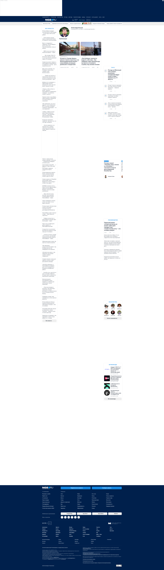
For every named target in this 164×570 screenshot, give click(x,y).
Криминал (79, 496)
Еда (61, 504)
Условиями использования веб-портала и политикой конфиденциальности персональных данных (101, 554)
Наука (78, 504)
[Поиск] (114, 20)
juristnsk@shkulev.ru (71, 558)
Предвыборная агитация (47, 506)
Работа (93, 502)
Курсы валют (95, 17)
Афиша (83, 17)
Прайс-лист (44, 496)
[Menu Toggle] (43, 20)
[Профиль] (120, 20)
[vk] (65, 517)
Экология (108, 500)
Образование (80, 508)
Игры (100, 17)
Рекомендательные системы (88, 561)
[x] (75, 517)
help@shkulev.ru (50, 559)
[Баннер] (86, 24)
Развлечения (95, 504)
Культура (79, 498)
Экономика (108, 502)
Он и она (94, 493)
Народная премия (110, 506)
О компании (45, 498)
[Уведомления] (117, 20)
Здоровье (63, 508)
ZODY (103, 17)
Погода (66, 17)
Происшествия (95, 500)
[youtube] (78, 517)
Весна (62, 498)
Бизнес (62, 496)
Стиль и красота (110, 496)
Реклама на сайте (46, 493)
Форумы (70, 17)
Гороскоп (88, 17)
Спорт (107, 493)
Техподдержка (45, 504)
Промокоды (53, 17)
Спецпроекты (109, 504)
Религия (94, 506)
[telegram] (62, 517)
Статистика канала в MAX (48, 508)
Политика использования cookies (89, 559)
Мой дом (79, 502)
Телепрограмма (77, 17)
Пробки (82, 20)
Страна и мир (109, 498)
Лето (78, 500)
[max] (72, 517)
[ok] (68, 517)
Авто (62, 493)
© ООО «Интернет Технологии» (48, 565)
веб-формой (63, 559)
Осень (93, 496)
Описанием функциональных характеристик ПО (91, 553)
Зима (78, 493)
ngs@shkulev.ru (56, 557)
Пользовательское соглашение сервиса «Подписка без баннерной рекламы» (97, 562)
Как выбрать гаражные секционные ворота (47, 169)
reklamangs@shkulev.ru (87, 548)
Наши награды (45, 500)
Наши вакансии (45, 502)
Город (62, 500)
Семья (93, 508)
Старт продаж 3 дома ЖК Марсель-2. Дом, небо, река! (48, 165)
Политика (94, 498)
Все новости (49, 28)
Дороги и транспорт (65, 502)
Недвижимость (46, 17)
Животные (63, 506)
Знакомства (60, 17)
